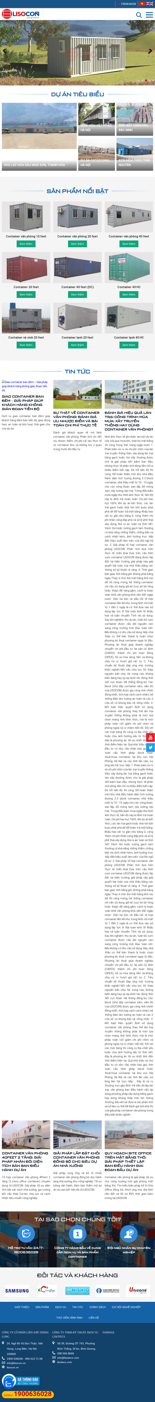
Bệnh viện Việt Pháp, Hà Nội (96, 128)
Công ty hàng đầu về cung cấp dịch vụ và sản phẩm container (77, 1252)
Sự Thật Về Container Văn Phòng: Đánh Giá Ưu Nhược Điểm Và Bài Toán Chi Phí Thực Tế (76, 418)
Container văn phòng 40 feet (129, 236)
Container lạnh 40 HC (129, 337)
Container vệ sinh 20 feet (26, 337)
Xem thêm (26, 243)
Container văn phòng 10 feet (26, 236)
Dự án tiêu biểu (77, 94)
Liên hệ (94, 1317)
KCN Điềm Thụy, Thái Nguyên (134, 163)
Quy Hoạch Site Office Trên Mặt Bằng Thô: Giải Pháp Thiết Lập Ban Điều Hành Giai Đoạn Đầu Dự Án (128, 1161)
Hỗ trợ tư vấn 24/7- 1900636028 (26, 1250)
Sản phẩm (42, 1307)
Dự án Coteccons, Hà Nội (95, 163)
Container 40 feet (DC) (77, 287)
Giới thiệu (22, 1307)
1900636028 (128, 3)
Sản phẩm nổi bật (77, 191)
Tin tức (77, 371)
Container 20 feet (26, 287)
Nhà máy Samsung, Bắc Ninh (134, 128)
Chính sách (97, 1307)
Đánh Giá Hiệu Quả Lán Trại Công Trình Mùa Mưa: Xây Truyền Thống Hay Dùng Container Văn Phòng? (129, 420)
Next (150, 56)
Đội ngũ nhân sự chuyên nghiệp (128, 1250)
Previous (5, 56)
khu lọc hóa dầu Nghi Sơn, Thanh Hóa (34, 165)
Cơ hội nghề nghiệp (126, 1307)
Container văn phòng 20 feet (77, 236)
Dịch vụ (60, 1307)
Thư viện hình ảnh (69, 1317)
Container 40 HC (129, 287)
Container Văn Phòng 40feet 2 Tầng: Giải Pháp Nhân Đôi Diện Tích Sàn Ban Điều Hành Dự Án (25, 1161)
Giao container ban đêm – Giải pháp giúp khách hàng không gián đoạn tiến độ (23, 402)
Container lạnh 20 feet (77, 337)
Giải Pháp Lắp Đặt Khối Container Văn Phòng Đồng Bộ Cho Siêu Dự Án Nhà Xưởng (76, 1159)
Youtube (150, 737)
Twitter (150, 747)
